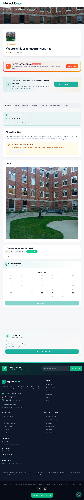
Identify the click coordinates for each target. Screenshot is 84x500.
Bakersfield (5, 445)
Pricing (48, 391)
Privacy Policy (50, 484)
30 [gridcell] (52, 278)
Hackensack (11, 463)
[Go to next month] (76, 272)
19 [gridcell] (42, 289)
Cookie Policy (77, 484)
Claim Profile (16, 151)
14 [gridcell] (62, 286)
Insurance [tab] (43, 106)
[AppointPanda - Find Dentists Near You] (12, 3)
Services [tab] (25, 106)
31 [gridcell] (62, 278)
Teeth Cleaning (40, 475)
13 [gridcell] (52, 286)
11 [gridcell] (31, 286)
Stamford (4, 451)
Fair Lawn (4, 463)
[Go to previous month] (7, 272)
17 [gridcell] (21, 289)
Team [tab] (17, 106)
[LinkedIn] (45, 489)
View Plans (72, 66)
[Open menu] (79, 3)
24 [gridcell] (21, 293)
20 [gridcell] (52, 289)
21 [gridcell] (62, 289)
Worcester (16, 457)
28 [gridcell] (31, 278)
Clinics (10, 9)
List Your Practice (9, 423)
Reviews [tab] (34, 106)
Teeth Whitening (51, 420)
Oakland (11, 445)
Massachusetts (7, 454)
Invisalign (49, 430)
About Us (49, 384)
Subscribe (76, 368)
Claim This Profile (64, 84)
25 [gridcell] (31, 293)
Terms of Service (63, 484)
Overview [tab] (8, 106)
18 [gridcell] (31, 289)
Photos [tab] (66, 106)
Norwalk (19, 451)
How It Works (50, 388)
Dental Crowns (51, 426)
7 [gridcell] (62, 282)
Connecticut (6, 448)
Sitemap (6, 430)
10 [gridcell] (21, 286)
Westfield (29, 9)
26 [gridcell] (11, 278)
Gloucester (19, 463)
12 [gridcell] (42, 286)
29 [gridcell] (42, 278)
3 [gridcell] (21, 282)
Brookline (9, 457)
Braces (17, 475)
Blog (47, 401)
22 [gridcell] (73, 289)
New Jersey (19, 9)
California (5, 442)
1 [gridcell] (31, 297)
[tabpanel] (42, 177)
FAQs (47, 397)
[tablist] (42, 105)
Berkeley (17, 445)
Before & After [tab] (55, 106)
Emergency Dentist (28, 475)
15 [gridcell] (73, 286)
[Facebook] (39, 489)
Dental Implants (51, 416)
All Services (7, 433)
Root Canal (49, 423)
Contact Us (49, 394)
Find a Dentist (8, 416)
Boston (4, 457)
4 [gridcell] (31, 282)
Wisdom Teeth (7, 475)
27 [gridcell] (21, 278)
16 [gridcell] (11, 289)
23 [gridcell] (11, 293)
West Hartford (12, 451)
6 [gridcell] (52, 282)
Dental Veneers (51, 433)
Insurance (7, 420)
